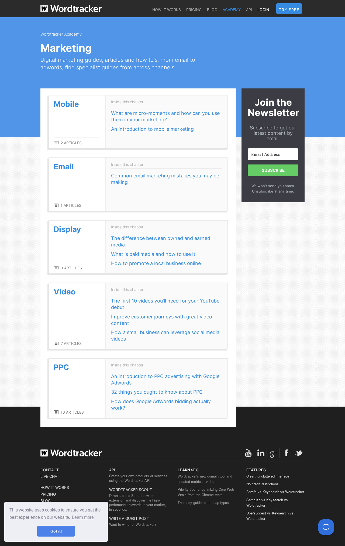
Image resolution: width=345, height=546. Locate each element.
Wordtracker (71, 8)
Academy (232, 9)
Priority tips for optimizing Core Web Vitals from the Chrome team (206, 492)
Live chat (49, 476)
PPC (61, 367)
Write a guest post (129, 518)
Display (67, 229)
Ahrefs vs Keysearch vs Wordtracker (275, 491)
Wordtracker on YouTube (248, 453)
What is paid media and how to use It (153, 254)
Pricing (194, 9)
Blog (212, 9)
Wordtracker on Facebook (286, 453)
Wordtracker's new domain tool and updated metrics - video (205, 478)
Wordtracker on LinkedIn (261, 453)
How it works (166, 9)
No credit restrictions (262, 483)
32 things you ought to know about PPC (157, 392)
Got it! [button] (56, 531)
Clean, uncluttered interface (267, 476)
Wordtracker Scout (130, 489)
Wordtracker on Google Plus (273, 453)
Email (64, 166)
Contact (49, 470)
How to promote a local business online (156, 263)
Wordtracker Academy (61, 34)
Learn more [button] (83, 517)
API (249, 9)
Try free (289, 9)
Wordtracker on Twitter (299, 453)
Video (64, 291)
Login (263, 9)
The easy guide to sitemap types (203, 502)
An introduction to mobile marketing (152, 129)
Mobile (66, 104)
